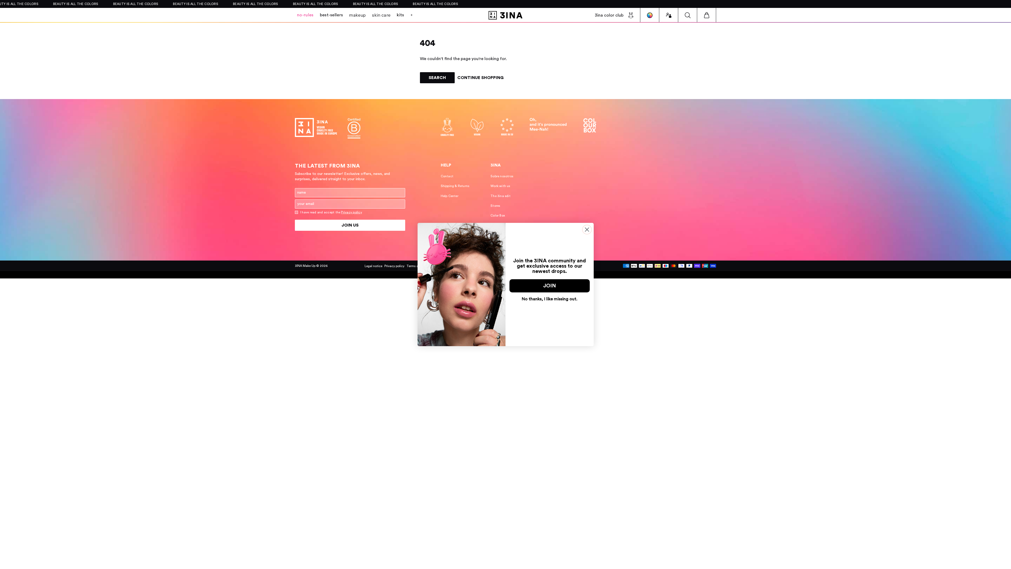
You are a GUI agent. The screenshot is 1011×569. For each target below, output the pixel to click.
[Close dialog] (587, 229)
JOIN (549, 285)
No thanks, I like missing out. (549, 299)
